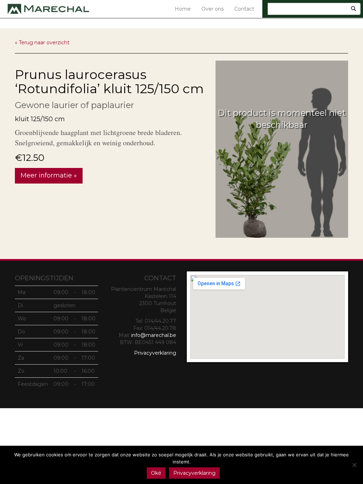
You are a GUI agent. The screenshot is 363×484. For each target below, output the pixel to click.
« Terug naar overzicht (42, 42)
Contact (244, 9)
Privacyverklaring (155, 353)
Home (183, 9)
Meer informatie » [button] (49, 175)
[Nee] (354, 464)
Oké (156, 473)
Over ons (212, 9)
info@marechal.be (153, 335)
